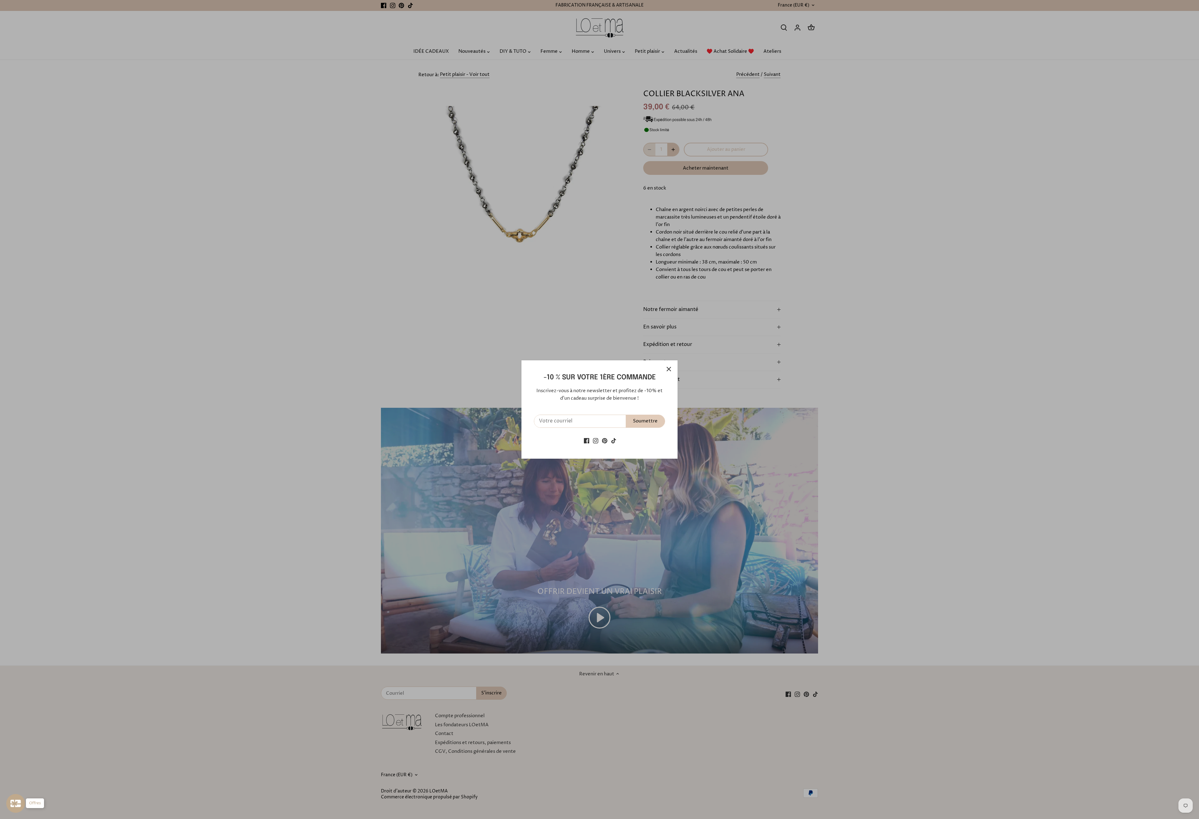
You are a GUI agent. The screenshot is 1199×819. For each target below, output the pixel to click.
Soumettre (645, 421)
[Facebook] (586, 440)
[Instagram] (595, 440)
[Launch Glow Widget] (15, 803)
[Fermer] (669, 369)
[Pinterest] (604, 440)
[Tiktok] (613, 440)
